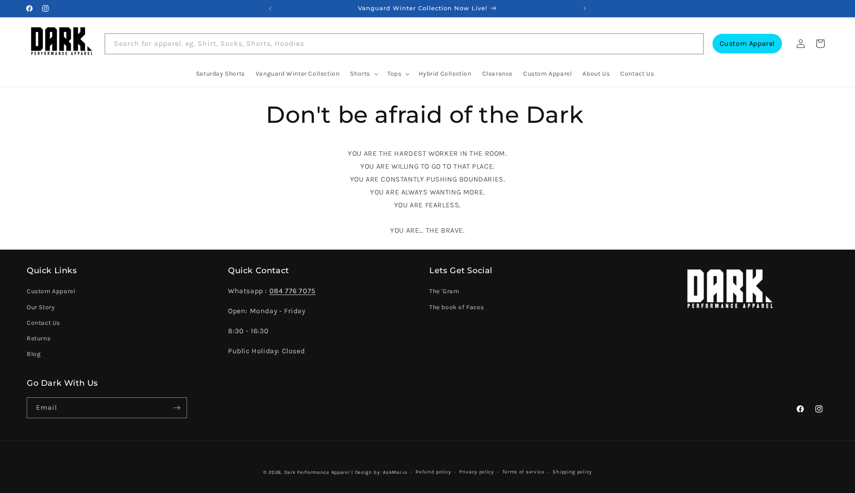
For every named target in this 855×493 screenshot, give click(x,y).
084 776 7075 (292, 291)
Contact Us (43, 323)
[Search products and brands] (693, 43)
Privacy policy (476, 472)
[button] (820, 43)
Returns (38, 338)
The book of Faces (456, 307)
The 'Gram (444, 291)
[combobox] (404, 44)
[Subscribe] (177, 407)
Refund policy (433, 472)
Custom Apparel (747, 43)
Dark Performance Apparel (317, 472)
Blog (34, 354)
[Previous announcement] (270, 8)
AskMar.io (395, 472)
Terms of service (523, 472)
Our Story (41, 307)
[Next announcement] (584, 8)
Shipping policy (572, 472)
